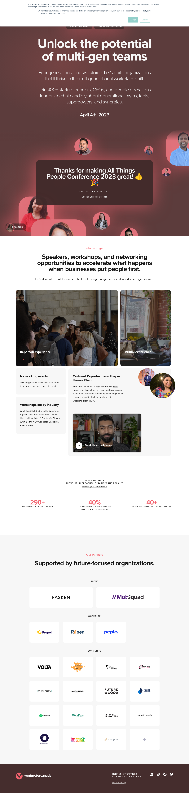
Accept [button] (133, 20)
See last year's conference (94, 486)
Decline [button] (145, 20)
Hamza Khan (90, 389)
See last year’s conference (94, 196)
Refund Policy (119, 782)
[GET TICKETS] (67, 359)
